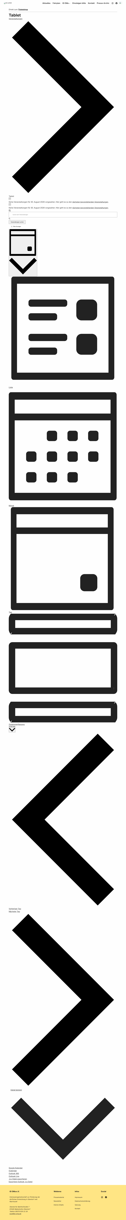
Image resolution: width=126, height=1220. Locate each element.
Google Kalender (16, 1168)
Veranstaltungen (15, 19)
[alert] (63, 200)
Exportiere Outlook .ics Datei (20, 1182)
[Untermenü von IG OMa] (69, 3)
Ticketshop (23, 9)
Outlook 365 (14, 1173)
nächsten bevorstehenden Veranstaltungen (90, 202)
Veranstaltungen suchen (17, 222)
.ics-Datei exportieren (18, 1179)
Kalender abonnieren (16, 1090)
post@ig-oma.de (15, 1214)
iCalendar (13, 1171)
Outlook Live (14, 1176)
